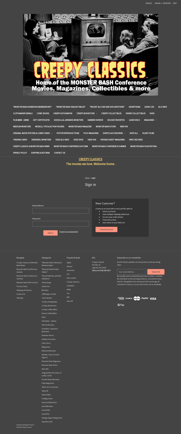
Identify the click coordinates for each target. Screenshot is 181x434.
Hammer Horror (95, 120)
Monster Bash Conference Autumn (71, 146)
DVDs (152, 113)
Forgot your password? (68, 231)
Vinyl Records (136, 139)
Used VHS (92, 139)
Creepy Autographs (62, 113)
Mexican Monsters (22, 126)
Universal (70, 270)
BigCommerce (29, 425)
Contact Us (59, 153)
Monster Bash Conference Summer (109, 146)
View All (70, 301)
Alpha (69, 262)
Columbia (70, 285)
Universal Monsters (41, 139)
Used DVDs (78, 139)
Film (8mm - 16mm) (21, 120)
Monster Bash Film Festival (143, 146)
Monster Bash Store (106, 126)
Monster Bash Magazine (80, 126)
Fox (68, 293)
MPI (68, 297)
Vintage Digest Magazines (112, 139)
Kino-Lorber (71, 278)
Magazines (149, 120)
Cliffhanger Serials (23, 113)
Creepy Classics (73, 282)
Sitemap (20, 298)
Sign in (157, 3)
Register (167, 3)
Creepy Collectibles (111, 113)
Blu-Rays (162, 107)
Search (149, 3)
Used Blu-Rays (62, 139)
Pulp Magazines (91, 133)
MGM (69, 289)
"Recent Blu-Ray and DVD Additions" (107, 107)
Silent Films (148, 133)
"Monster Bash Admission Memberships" (32, 107)
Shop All (134, 133)
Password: (36, 218)
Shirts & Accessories (113, 133)
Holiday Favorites (116, 120)
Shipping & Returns (40, 153)
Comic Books (43, 113)
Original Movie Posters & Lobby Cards (31, 133)
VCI (68, 274)
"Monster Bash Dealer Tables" (70, 107)
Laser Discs (134, 120)
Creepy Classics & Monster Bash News (31, 146)
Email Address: (38, 205)
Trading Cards (20, 139)
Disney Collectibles (135, 113)
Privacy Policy (20, 153)
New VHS (124, 126)
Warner (69, 266)
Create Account (106, 229)
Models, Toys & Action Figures (49, 126)
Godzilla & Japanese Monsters (68, 120)
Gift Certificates (41, 120)
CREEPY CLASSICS (90, 159)
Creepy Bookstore (86, 113)
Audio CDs (149, 107)
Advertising (134, 107)
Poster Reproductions (68, 133)
